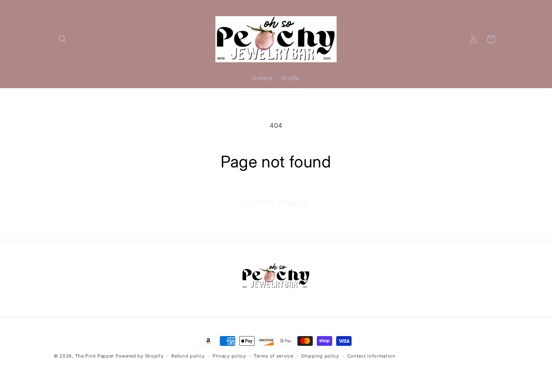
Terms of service (273, 356)
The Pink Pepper (94, 356)
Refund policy (187, 356)
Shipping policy (320, 356)
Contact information (371, 356)
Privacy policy (229, 356)
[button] (63, 39)
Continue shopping (276, 202)
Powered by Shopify (140, 356)
